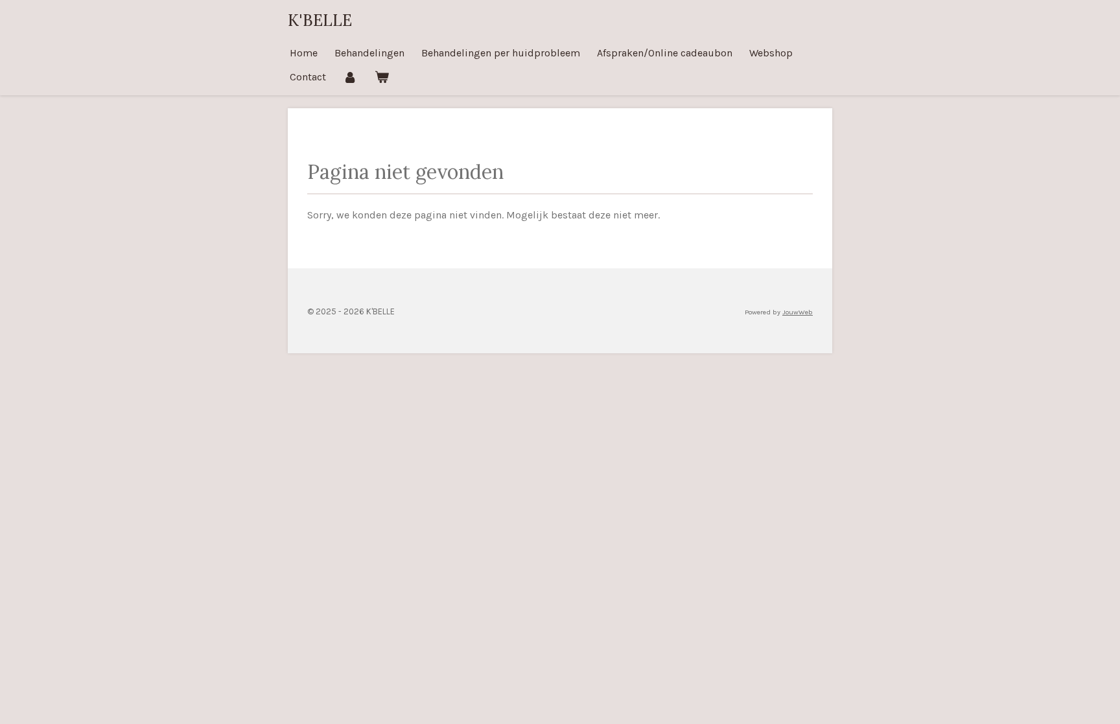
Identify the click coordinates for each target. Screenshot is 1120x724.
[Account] (350, 77)
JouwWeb (797, 312)
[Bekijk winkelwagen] (381, 77)
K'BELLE (320, 20)
